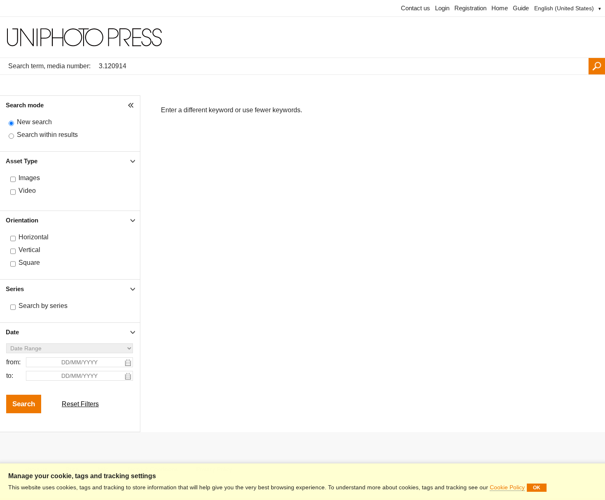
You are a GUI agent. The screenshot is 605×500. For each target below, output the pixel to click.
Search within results (47, 134)
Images (29, 177)
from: (13, 362)
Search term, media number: (49, 65)
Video (27, 190)
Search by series (43, 305)
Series (15, 288)
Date (12, 332)
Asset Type (21, 160)
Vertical (29, 249)
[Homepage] (302, 37)
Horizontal (34, 237)
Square (29, 262)
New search (34, 121)
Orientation (22, 220)
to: (9, 375)
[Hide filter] (131, 105)
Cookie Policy (507, 487)
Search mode (25, 105)
